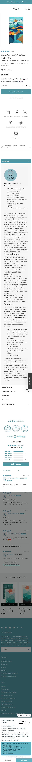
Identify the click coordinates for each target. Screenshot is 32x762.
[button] (5, 51)
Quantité (4, 85)
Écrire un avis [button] (16, 464)
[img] (7, 475)
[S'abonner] (28, 649)
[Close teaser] (27, 389)
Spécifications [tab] (7, 387)
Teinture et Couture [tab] (8, 391)
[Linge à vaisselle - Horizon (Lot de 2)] (9, 594)
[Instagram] (2, 627)
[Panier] (29, 9)
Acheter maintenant (16, 98)
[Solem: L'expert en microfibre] (16, 2)
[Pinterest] (14, 627)
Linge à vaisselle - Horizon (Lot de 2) (7, 610)
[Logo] (16, 8)
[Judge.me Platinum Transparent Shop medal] (24, 428)
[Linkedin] (22, 627)
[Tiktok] (18, 627)
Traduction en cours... (12, 565)
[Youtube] (10, 627)
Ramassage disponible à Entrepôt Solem (14, 147)
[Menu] (3, 8)
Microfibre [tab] (5, 395)
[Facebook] (6, 627)
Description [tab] (6, 161)
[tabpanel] (16, 274)
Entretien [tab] (5, 400)
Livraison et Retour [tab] (8, 404)
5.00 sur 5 (20, 445)
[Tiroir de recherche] (25, 9)
